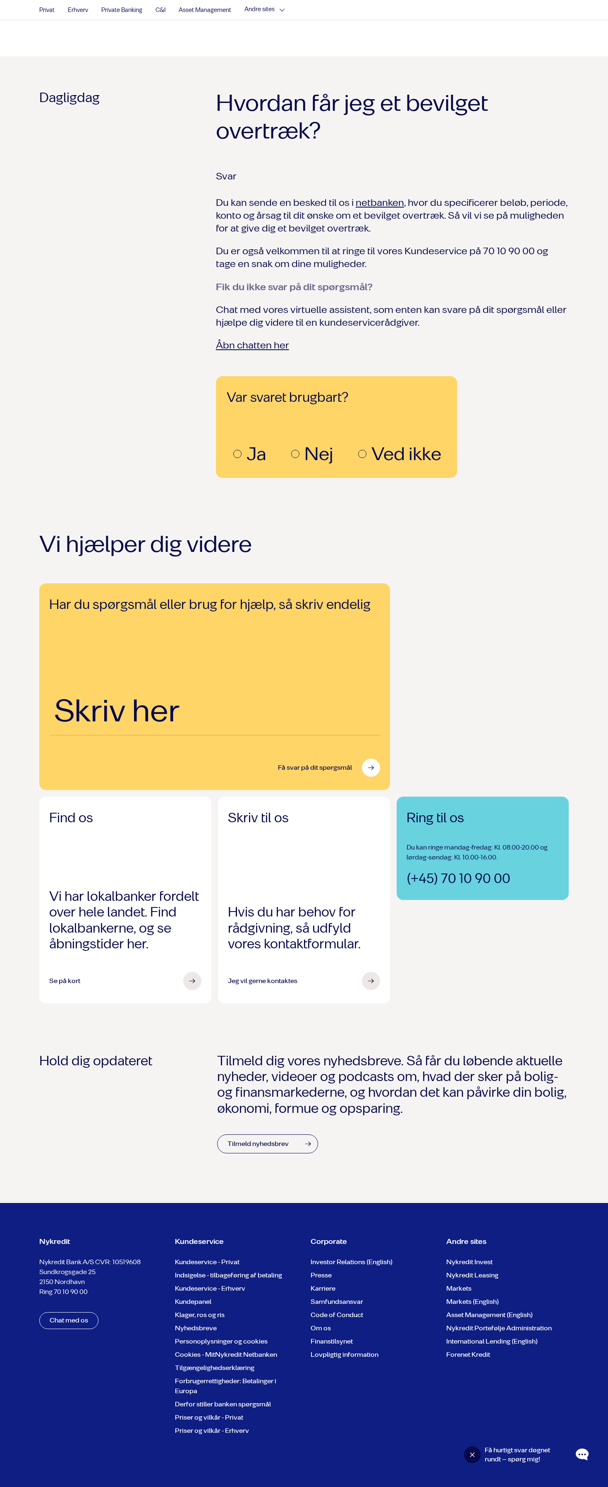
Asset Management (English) (489, 1315)
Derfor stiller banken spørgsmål (223, 1404)
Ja (256, 454)
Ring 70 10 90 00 (63, 1292)
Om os (321, 1328)
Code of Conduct (337, 1315)
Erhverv (78, 10)
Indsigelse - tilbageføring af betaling (228, 1275)
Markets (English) (472, 1302)
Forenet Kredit (468, 1354)
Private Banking (121, 10)
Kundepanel (193, 1302)
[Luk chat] (472, 1454)
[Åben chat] (582, 1454)
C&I (160, 10)
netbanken (380, 202)
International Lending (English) (492, 1341)
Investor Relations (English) (352, 1262)
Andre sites (259, 9)
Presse (321, 1275)
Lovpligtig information (344, 1354)
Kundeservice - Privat (207, 1262)
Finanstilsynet (332, 1341)
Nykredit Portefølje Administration (499, 1328)
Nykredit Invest (469, 1262)
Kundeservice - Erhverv (210, 1288)
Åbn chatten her (252, 345)
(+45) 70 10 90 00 (458, 878)
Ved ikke (406, 454)
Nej (318, 454)
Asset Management (205, 10)
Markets (459, 1288)
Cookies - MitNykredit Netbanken (226, 1354)
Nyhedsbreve (196, 1328)
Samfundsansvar (337, 1302)
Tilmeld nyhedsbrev (258, 1144)
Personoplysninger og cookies (221, 1341)
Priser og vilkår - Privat (209, 1417)
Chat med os (69, 1320)
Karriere (323, 1288)
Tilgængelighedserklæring (214, 1368)
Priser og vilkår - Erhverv (212, 1430)
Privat (47, 10)
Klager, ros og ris (200, 1315)
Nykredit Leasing (472, 1275)
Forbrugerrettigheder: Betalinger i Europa (225, 1386)
